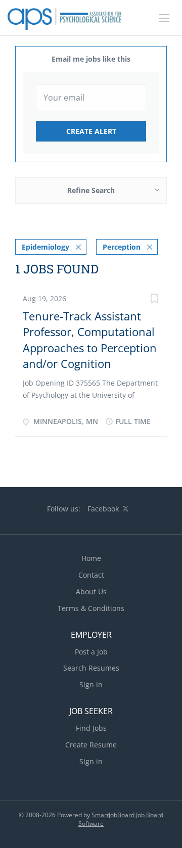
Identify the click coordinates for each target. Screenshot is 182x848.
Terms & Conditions (91, 608)
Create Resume (91, 744)
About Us (91, 591)
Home (91, 558)
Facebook (103, 508)
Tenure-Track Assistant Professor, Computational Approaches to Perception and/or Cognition (90, 339)
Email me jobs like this (91, 59)
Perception (122, 247)
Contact (91, 575)
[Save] (154, 300)
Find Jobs (91, 728)
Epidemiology (45, 247)
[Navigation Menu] (164, 18)
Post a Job (91, 651)
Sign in (91, 684)
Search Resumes (91, 668)
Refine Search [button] (91, 190)
